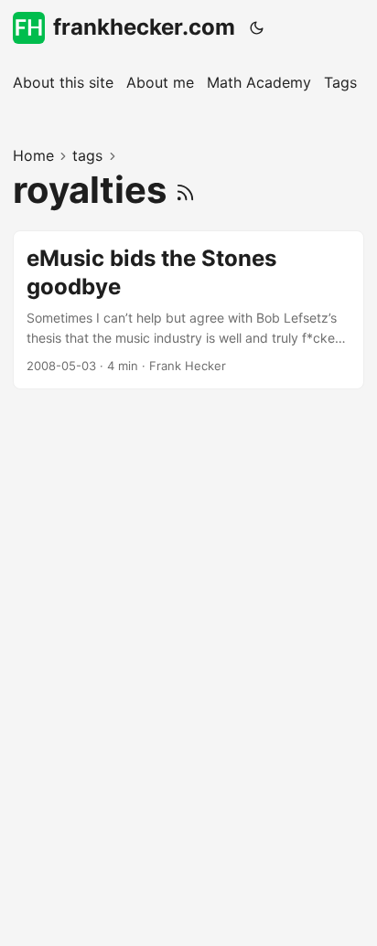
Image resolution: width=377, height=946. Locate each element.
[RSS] (185, 189)
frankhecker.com (144, 27)
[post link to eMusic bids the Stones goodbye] (188, 309)
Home (33, 155)
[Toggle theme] (257, 27)
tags (87, 155)
